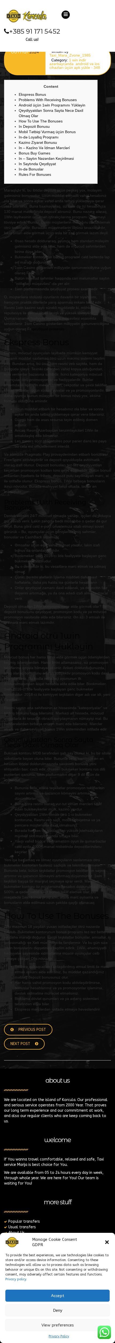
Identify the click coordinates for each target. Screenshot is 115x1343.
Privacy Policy (59, 1336)
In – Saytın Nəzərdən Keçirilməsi (46, 158)
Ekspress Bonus (32, 94)
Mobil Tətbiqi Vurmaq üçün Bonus (47, 132)
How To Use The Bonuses (41, 121)
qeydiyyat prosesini (48, 329)
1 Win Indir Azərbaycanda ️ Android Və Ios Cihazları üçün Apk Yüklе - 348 (74, 64)
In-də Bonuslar (31, 169)
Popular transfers (24, 1221)
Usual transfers (22, 1227)
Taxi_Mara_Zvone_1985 (70, 55)
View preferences (57, 1325)
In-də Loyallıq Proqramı (39, 137)
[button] (107, 1242)
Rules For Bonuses (35, 174)
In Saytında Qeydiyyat (37, 164)
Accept (57, 1295)
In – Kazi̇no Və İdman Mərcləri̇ (44, 148)
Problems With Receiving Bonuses (48, 100)
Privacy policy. (16, 1279)
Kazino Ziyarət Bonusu (38, 142)
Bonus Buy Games (34, 153)
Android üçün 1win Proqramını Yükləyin (52, 105)
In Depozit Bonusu (34, 126)
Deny (57, 1310)
